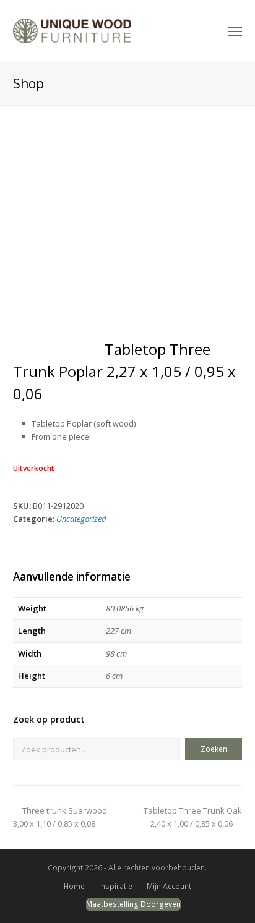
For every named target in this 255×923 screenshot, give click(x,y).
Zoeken (214, 749)
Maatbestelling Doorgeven (133, 904)
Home (74, 886)
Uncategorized (81, 518)
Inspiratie (115, 886)
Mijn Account (169, 886)
